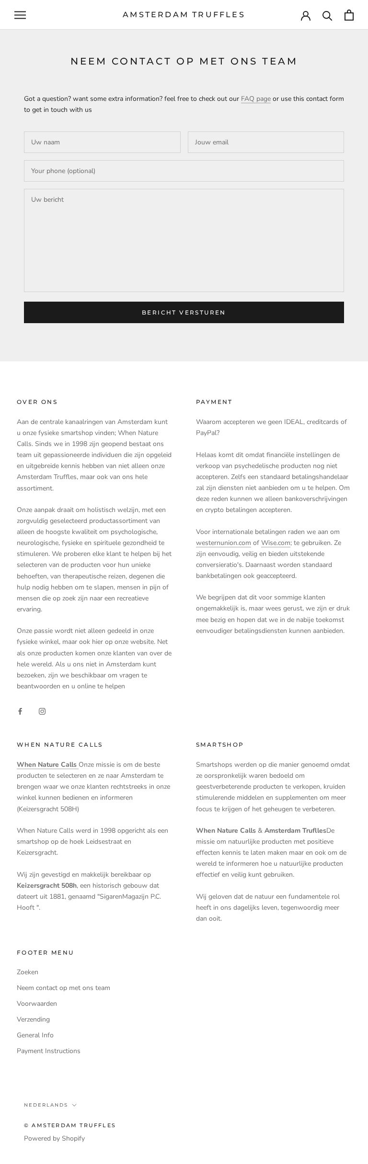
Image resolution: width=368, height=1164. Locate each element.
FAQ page (256, 98)
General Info (35, 1035)
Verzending (33, 1019)
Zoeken (27, 972)
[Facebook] (20, 710)
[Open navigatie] (20, 15)
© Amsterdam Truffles (70, 1125)
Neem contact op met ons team (63, 987)
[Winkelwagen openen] (349, 15)
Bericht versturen (184, 312)
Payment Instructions (48, 1050)
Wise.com (275, 542)
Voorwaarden (37, 1003)
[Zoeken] (327, 15)
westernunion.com (223, 542)
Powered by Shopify (54, 1138)
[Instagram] (42, 710)
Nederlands (46, 1105)
